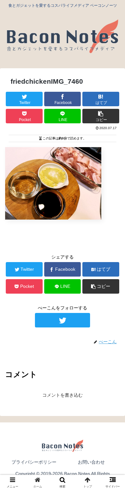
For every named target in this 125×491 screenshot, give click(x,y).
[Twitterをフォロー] (62, 320)
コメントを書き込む (62, 395)
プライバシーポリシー (34, 462)
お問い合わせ (91, 462)
